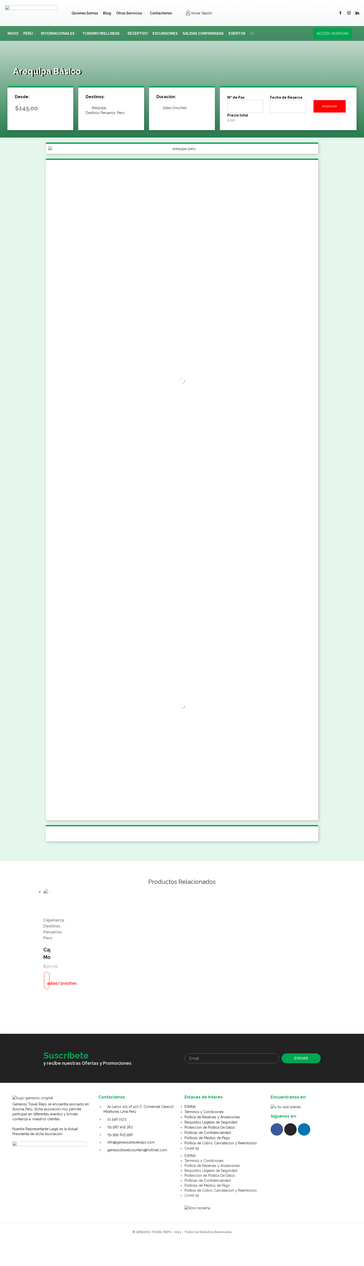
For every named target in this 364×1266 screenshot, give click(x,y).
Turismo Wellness (101, 33)
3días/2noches (174, 108)
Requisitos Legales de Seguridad (210, 1122)
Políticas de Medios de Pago (207, 1138)
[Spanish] (249, 12)
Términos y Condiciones (204, 1112)
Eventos (237, 33)
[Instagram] (349, 13)
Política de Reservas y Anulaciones (212, 1117)
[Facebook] (340, 13)
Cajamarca (53, 920)
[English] (255, 12)
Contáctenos (161, 13)
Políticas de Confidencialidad (207, 1133)
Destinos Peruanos (100, 113)
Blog (107, 13)
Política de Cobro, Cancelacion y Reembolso (220, 1143)
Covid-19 (191, 1148)
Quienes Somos (85, 13)
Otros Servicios (129, 13)
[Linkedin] (357, 13)
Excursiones (165, 33)
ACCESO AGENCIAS (332, 33)
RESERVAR (329, 106)
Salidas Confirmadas (203, 33)
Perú (28, 33)
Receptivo (138, 33)
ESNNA (190, 1107)
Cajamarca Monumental (46, 953)
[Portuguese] (268, 12)
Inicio (12, 33)
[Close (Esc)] (0, 1027)
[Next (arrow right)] (2, 1032)
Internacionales (58, 33)
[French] (262, 12)
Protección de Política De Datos (209, 1127)
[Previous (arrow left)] (0, 1032)
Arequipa (99, 108)
